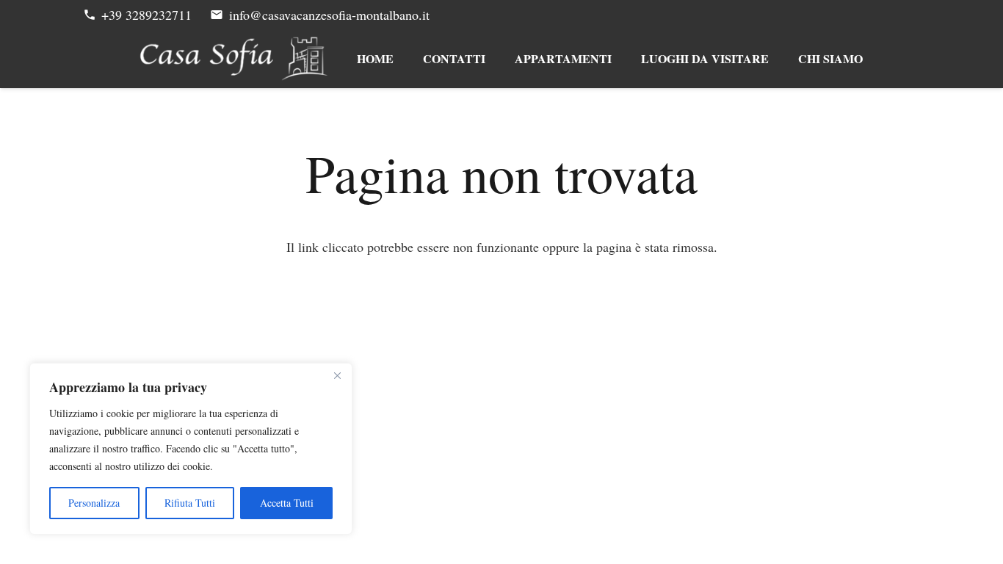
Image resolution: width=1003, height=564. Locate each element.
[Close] (337, 375)
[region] (190, 449)
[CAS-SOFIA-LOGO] (233, 58)
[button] (621, 58)
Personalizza (94, 503)
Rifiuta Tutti (189, 503)
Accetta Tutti (287, 503)
